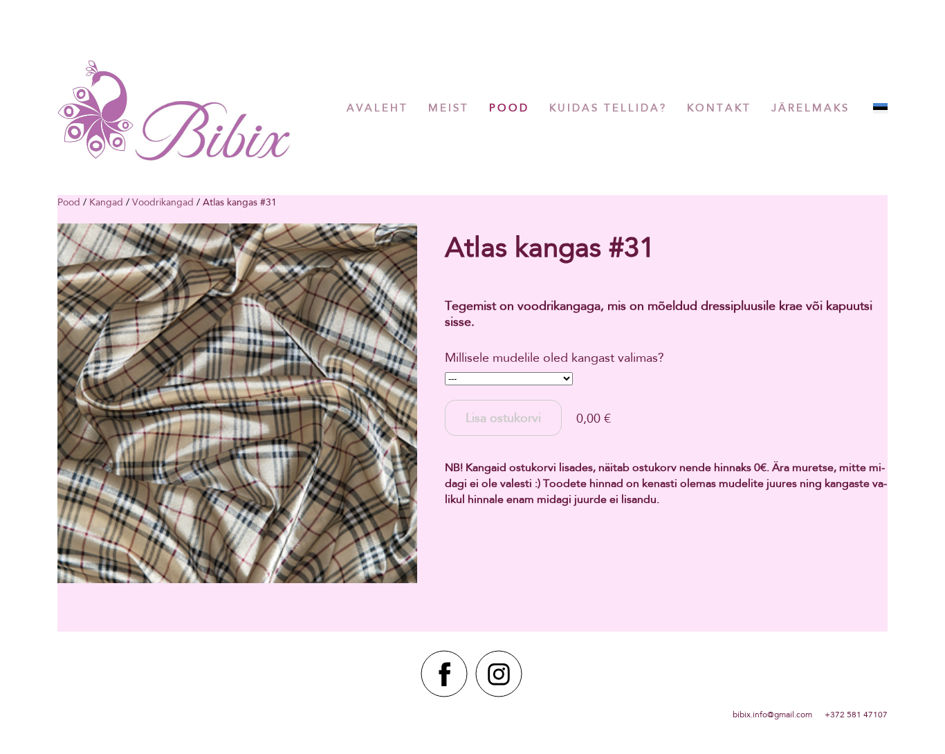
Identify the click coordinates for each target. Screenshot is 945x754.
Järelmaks (810, 108)
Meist (448, 108)
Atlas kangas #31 (240, 202)
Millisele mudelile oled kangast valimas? (554, 357)
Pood (509, 108)
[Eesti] (880, 108)
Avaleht (377, 108)
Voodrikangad (163, 202)
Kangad (106, 202)
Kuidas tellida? (608, 108)
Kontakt (719, 108)
